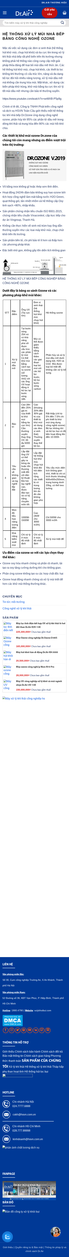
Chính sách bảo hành (27, 1051)
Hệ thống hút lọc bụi (36, 1071)
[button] (5, 12)
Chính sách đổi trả (52, 1051)
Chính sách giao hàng (37, 1055)
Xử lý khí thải (16, 1066)
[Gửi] (62, 22)
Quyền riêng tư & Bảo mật (29, 1247)
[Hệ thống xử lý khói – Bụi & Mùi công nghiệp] (24, 13)
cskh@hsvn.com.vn (24, 1114)
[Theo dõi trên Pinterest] (23, 1030)
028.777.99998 (21, 1130)
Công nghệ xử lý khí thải (17, 608)
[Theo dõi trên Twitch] (42, 1030)
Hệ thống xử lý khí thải (38, 1066)
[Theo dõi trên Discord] (48, 1030)
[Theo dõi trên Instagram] (11, 1030)
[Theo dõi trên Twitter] (17, 1030)
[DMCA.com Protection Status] (13, 1020)
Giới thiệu (8, 1051)
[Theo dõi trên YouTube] (29, 1030)
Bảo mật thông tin (13, 1055)
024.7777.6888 (21, 1106)
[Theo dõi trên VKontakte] (36, 1030)
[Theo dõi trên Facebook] (5, 1030)
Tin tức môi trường (14, 601)
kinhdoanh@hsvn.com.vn (28, 1139)
